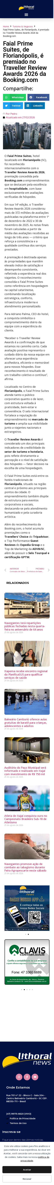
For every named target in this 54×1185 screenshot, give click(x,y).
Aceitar (27, 1169)
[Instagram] (19, 1077)
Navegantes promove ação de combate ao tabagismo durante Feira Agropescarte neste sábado (25, 867)
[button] (26, 15)
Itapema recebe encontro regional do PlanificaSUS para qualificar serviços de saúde (25, 674)
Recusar (27, 1178)
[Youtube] (35, 1077)
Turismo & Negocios (23, 26)
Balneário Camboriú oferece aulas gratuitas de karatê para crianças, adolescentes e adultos (25, 722)
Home (6, 26)
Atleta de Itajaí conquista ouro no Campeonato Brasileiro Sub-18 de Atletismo (25, 819)
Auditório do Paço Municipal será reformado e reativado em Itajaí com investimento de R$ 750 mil (25, 771)
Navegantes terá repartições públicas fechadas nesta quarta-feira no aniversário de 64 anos (24, 626)
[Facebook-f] (27, 1077)
